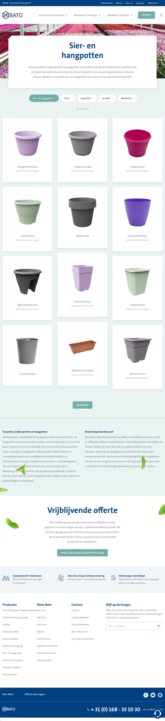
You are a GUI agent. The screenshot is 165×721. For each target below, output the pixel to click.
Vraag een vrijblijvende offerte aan (82, 552)
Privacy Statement (80, 624)
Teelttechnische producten (15, 617)
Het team (41, 617)
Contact (147, 15)
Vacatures (140, 3)
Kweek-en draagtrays (12, 645)
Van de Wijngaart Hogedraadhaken (19, 610)
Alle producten (9, 674)
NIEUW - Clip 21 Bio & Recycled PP (16, 3)
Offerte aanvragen (35, 694)
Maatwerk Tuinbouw (47, 645)
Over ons (129, 3)
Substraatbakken (10, 638)
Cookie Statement (80, 617)
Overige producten (11, 667)
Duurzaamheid (44, 660)
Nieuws (119, 3)
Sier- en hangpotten (12, 653)
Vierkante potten (10, 631)
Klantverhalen (107, 3)
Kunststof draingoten (12, 660)
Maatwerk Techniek (46, 653)
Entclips (6, 624)
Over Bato (7, 694)
